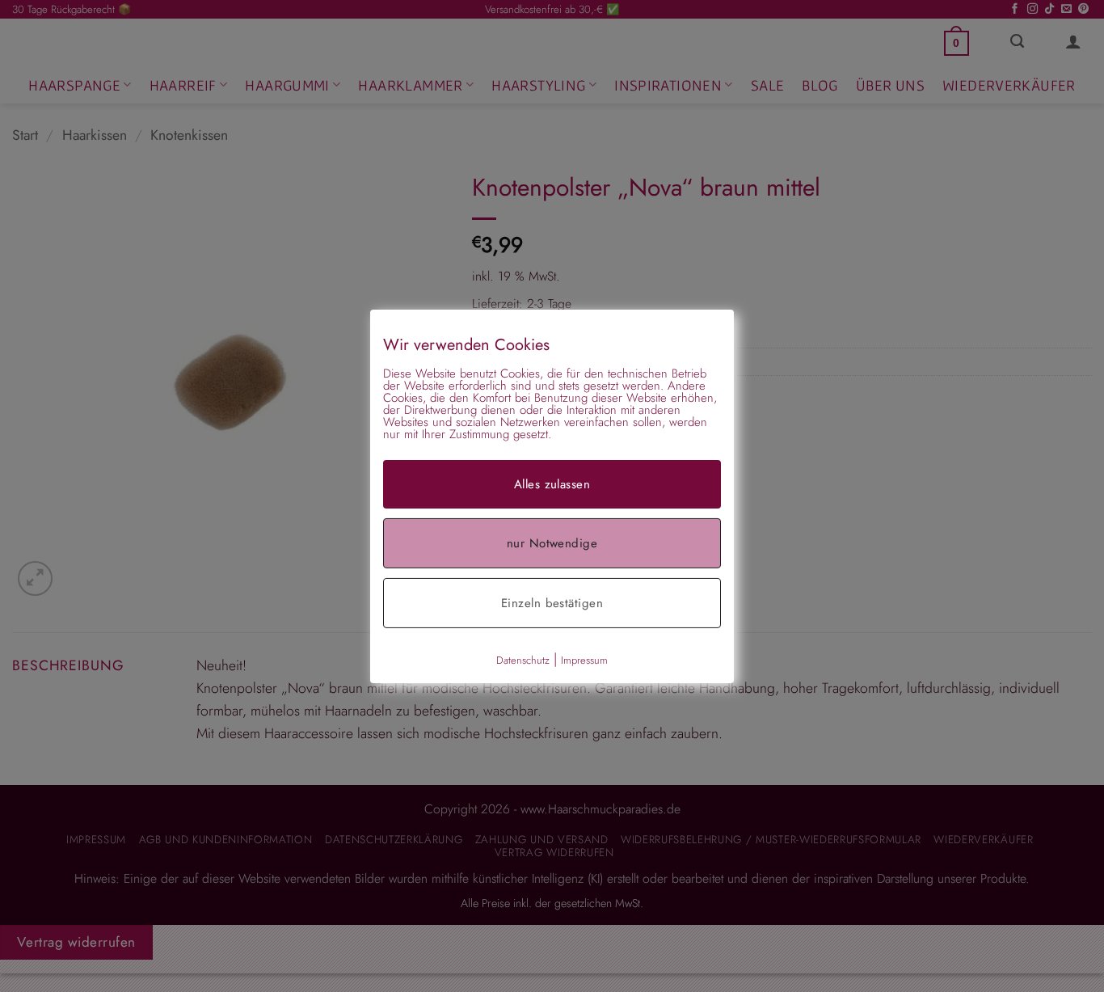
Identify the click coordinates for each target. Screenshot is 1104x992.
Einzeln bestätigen (552, 602)
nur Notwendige (552, 542)
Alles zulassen (552, 483)
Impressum (584, 659)
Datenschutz (523, 659)
